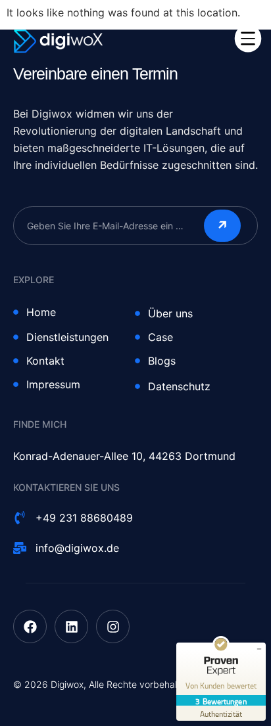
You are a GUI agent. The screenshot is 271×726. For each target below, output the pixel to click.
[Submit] (222, 226)
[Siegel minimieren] (259, 649)
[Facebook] (30, 626)
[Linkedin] (71, 626)
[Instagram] (113, 626)
